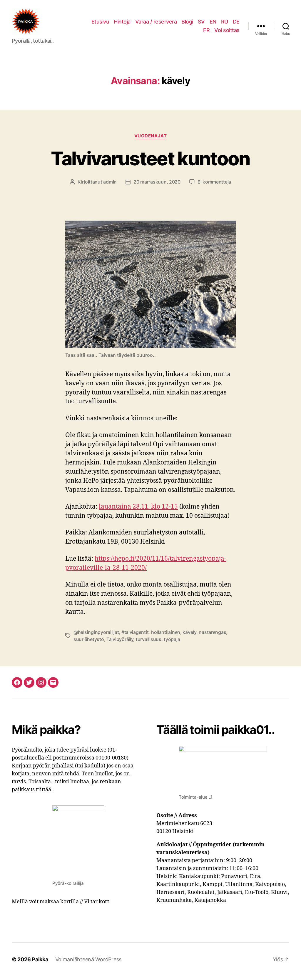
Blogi (187, 22)
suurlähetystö (88, 639)
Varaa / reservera (156, 22)
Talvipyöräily (119, 639)
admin (110, 182)
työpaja (172, 639)
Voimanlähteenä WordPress (88, 959)
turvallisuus (148, 639)
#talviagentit (135, 632)
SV (201, 22)
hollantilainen (165, 632)
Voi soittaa (227, 30)
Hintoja (122, 22)
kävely (189, 632)
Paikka (40, 959)
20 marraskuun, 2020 (156, 182)
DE (236, 22)
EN (213, 22)
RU (224, 22)
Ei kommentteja (214, 182)
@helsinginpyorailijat (96, 632)
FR (206, 30)
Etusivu (100, 22)
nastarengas (212, 632)
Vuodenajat (150, 136)
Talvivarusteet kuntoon (150, 158)
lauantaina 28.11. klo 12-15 (138, 507)
